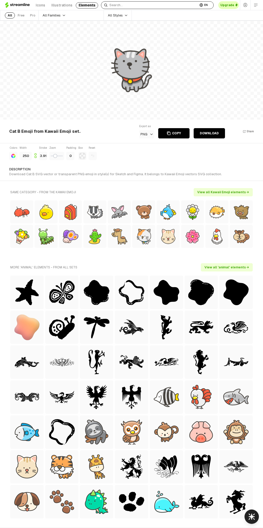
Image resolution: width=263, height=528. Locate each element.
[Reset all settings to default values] (93, 156)
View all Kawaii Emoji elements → (223, 192)
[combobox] (149, 5)
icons (40, 5)
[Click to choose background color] (82, 156)
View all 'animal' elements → (226, 267)
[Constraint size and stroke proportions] (35, 153)
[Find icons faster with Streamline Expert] (252, 516)
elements (87, 5)
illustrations (61, 5)
